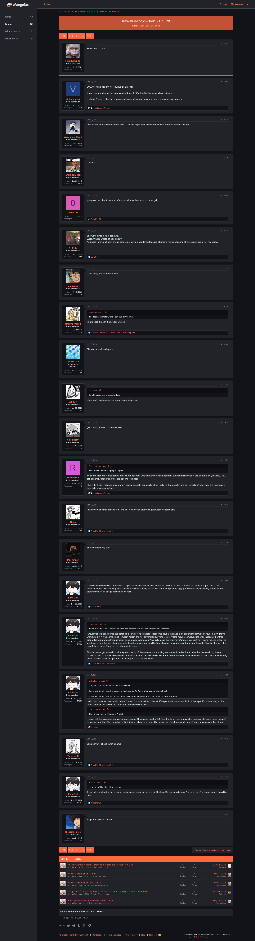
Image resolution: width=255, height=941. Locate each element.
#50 (226, 384)
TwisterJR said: (96, 782)
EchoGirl (73, 597)
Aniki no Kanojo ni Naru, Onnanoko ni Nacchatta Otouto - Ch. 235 (100, 864)
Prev (64, 36)
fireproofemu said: (97, 466)
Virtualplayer (73, 99)
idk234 (73, 402)
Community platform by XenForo (208, 934)
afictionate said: (96, 312)
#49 (226, 344)
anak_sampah (73, 174)
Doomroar (73, 559)
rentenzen (73, 477)
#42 (226, 82)
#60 (226, 814)
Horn (73, 522)
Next (89, 36)
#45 (226, 195)
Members (10, 38)
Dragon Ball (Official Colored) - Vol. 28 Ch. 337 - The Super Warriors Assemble (108, 891)
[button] (20, 31)
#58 (226, 739)
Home (8, 16)
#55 (226, 580)
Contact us (97, 935)
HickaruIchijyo (73, 831)
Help (143, 935)
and (102, 108)
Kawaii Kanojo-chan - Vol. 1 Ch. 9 (84, 882)
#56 (226, 618)
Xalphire (222, 867)
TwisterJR (73, 756)
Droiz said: (93, 390)
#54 (226, 543)
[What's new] (248, 4)
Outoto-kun (73, 361)
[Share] (222, 43)
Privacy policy (131, 935)
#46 (226, 231)
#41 (226, 43)
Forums (9, 24)
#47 (226, 268)
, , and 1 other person (114, 332)
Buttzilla (222, 894)
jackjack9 (73, 286)
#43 (226, 120)
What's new (11, 31)
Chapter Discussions (99, 867)
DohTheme (205, 937)
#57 (226, 675)
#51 (226, 422)
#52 (226, 460)
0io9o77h (72, 212)
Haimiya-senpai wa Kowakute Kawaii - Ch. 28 (90, 900)
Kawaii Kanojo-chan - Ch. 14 (82, 873)
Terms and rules (113, 935)
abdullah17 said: (96, 624)
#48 (226, 306)
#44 (226, 157)
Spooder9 (73, 439)
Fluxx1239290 (73, 60)
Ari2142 (73, 248)
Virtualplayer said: (97, 681)
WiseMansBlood (73, 137)
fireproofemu (73, 323)
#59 (226, 777)
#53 (226, 505)
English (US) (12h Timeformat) (75, 935)
